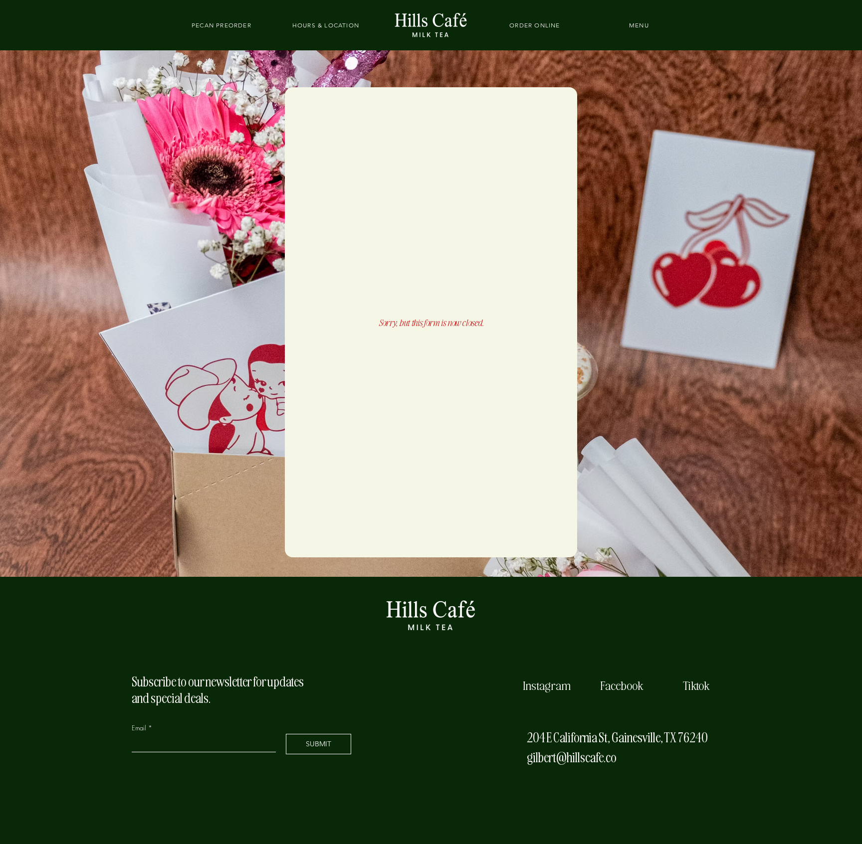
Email (140, 728)
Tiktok (696, 685)
